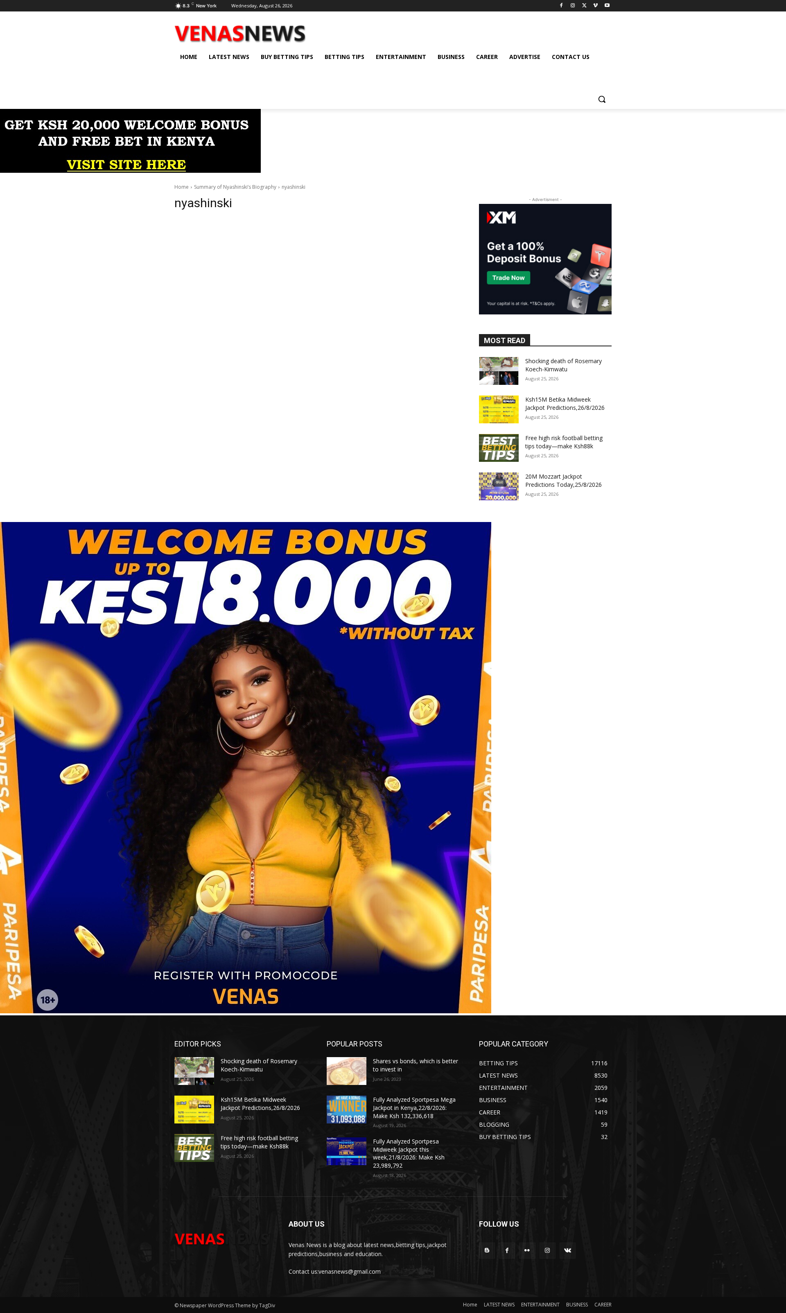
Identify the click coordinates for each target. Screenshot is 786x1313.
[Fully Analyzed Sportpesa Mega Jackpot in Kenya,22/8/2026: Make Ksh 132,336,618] (346, 1109)
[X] (584, 6)
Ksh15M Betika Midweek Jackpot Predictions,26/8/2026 (565, 403)
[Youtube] (607, 6)
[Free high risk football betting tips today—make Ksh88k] (499, 448)
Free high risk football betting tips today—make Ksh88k (564, 442)
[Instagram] (573, 6)
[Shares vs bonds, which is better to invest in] (346, 1071)
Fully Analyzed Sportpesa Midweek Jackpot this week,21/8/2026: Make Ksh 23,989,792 (409, 1153)
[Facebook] (561, 6)
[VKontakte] (568, 1251)
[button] (602, 99)
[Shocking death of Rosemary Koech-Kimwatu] (499, 371)
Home (181, 186)
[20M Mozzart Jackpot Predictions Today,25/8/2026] (499, 486)
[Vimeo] (595, 6)
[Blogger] (487, 1251)
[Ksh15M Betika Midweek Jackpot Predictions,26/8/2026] (499, 409)
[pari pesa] (245, 1011)
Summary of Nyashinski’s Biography (235, 186)
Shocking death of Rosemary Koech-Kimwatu (563, 365)
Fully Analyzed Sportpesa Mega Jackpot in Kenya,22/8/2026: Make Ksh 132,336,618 (414, 1107)
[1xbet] (130, 170)
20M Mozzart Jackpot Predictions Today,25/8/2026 (563, 480)
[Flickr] (527, 1251)
